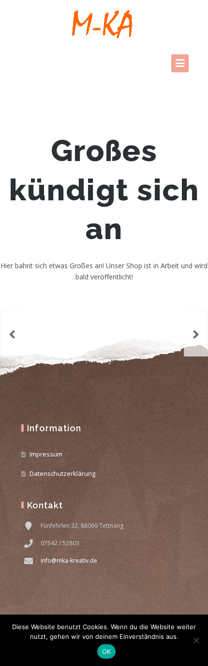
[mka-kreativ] (104, 24)
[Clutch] (12, 333)
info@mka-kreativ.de (69, 560)
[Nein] (196, 640)
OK (106, 651)
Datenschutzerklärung (62, 473)
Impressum (46, 454)
